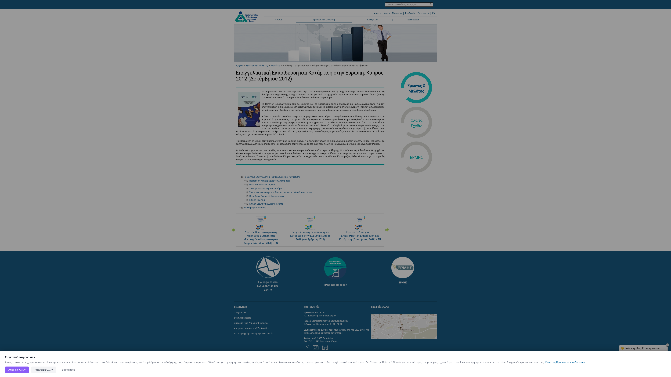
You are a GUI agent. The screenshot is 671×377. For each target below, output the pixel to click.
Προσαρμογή (67, 369)
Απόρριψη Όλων (44, 369)
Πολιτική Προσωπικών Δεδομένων (565, 362)
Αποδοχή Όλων (17, 369)
